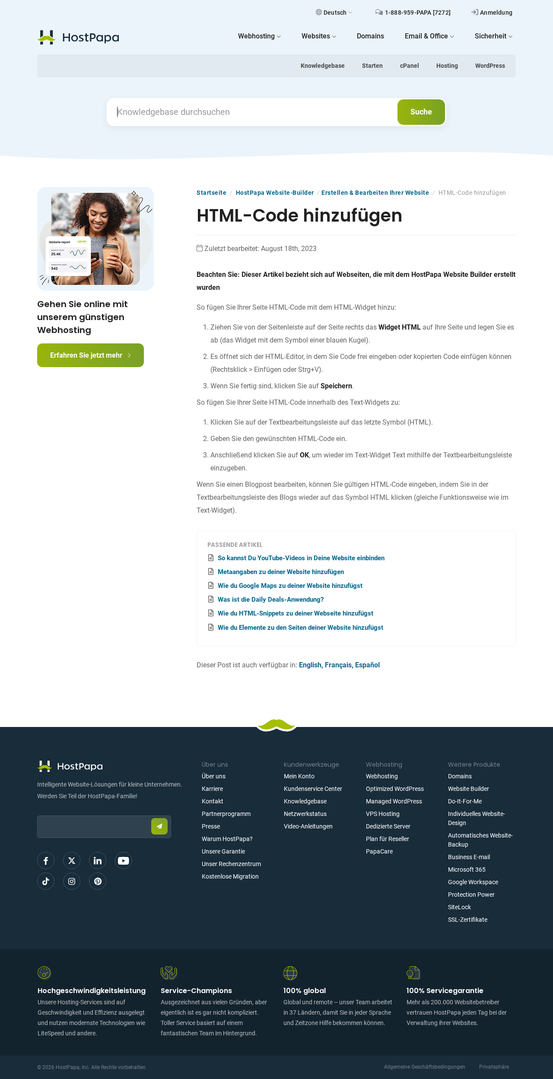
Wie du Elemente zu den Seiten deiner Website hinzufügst (300, 628)
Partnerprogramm (226, 813)
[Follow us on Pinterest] (97, 881)
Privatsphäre (494, 1067)
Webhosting (382, 776)
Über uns (214, 776)
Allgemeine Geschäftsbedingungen (424, 1067)
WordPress (490, 65)
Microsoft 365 (467, 869)
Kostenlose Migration (230, 876)
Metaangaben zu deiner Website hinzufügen (281, 572)
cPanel (409, 65)
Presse (211, 826)
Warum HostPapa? (227, 838)
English (310, 665)
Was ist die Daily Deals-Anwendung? (271, 599)
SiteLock (459, 907)
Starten (372, 65)
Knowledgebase (323, 65)
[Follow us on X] (71, 860)
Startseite (211, 192)
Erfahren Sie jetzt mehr (87, 355)
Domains (460, 776)
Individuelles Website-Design (476, 818)
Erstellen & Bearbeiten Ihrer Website (375, 192)
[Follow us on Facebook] (45, 860)
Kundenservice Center (313, 788)
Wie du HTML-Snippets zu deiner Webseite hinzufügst (295, 613)
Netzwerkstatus (305, 813)
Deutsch (335, 12)
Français (338, 665)
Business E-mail (469, 857)
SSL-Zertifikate (467, 919)
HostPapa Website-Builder (275, 192)
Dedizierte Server (388, 826)
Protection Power (471, 894)
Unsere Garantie (223, 851)
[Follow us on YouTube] (123, 860)
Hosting (447, 65)
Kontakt (212, 801)
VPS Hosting (383, 813)
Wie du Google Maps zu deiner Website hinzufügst (290, 586)
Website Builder (468, 788)
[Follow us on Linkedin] (97, 860)
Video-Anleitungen (308, 826)
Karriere (212, 788)
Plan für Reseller (387, 838)
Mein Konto (299, 776)
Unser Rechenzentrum (231, 863)
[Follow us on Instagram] (71, 881)
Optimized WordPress (395, 788)
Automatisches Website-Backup (480, 840)
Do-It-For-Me (465, 801)
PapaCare (379, 851)
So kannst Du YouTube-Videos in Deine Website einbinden (301, 558)
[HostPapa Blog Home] (78, 37)
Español (367, 665)
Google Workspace (473, 882)
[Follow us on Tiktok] (45, 881)
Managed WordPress (394, 801)
